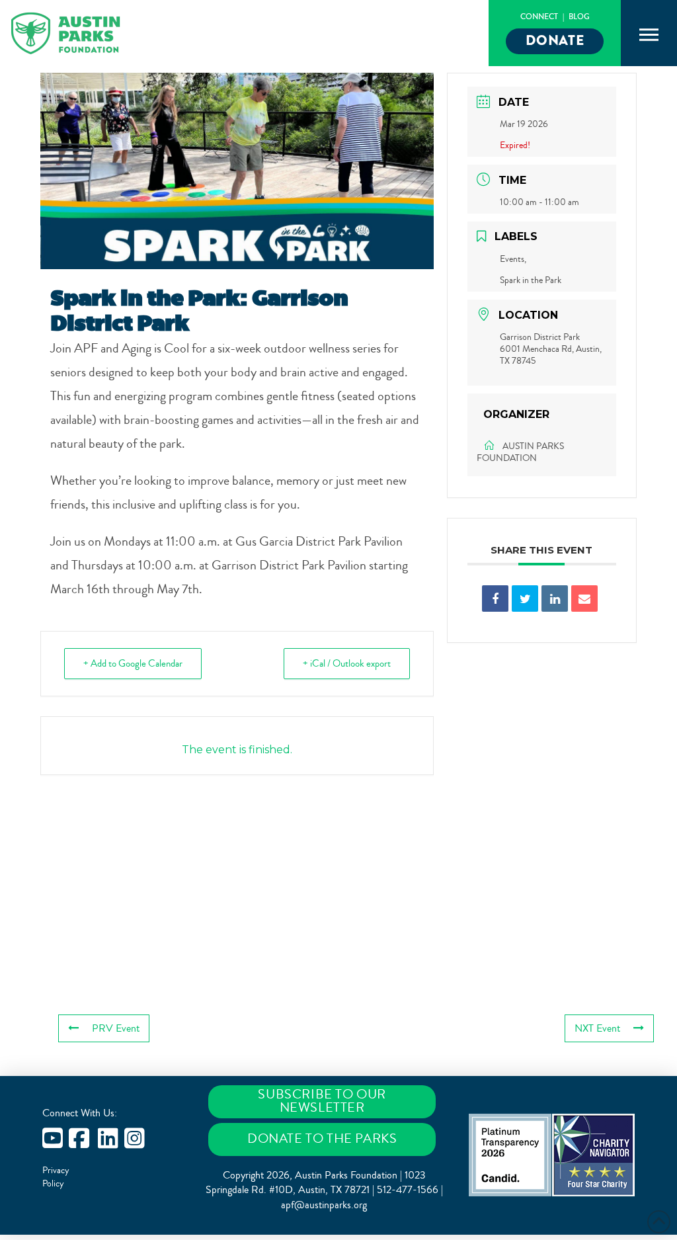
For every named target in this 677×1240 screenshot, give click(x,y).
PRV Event (115, 1028)
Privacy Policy (55, 1177)
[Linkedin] (554, 598)
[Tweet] (525, 598)
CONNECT (539, 16)
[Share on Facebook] (495, 598)
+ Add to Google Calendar (132, 664)
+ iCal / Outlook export (347, 664)
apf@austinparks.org (324, 1205)
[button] (649, 35)
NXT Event (597, 1028)
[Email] (584, 598)
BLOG (579, 16)
